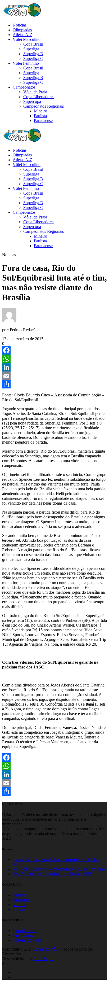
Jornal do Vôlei (47, 949)
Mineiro (19, 904)
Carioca (19, 909)
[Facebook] (54, 350)
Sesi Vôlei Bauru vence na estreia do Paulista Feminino (59, 869)
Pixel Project (43, 958)
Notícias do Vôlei (27, 940)
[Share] (54, 384)
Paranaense (22, 900)
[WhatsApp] (54, 359)
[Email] (54, 375)
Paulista (19, 895)
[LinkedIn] (54, 367)
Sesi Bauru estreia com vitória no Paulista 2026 (52, 874)
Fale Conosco (24, 935)
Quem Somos (24, 930)
